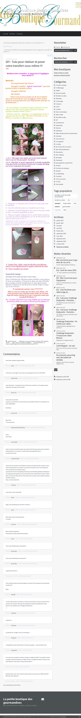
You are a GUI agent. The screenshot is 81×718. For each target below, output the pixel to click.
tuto (75, 203)
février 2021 (59, 231)
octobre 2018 (60, 244)
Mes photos (59, 152)
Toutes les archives (62, 247)
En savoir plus (63, 716)
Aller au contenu (5, 1)
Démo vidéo (59, 115)
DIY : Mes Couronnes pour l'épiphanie (66, 279)
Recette (58, 171)
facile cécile (67, 203)
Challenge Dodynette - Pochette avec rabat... (67, 322)
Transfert (45, 341)
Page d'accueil (7, 46)
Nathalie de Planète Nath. (18, 427)
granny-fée (14, 413)
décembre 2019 (60, 239)
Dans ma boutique (61, 112)
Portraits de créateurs (62, 168)
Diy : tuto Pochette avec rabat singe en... (66, 290)
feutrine (58, 128)
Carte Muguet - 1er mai (65, 345)
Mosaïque (59, 157)
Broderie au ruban (61, 96)
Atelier (58, 90)
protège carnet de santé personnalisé (62, 196)
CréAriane (13, 613)
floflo (12, 497)
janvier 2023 (59, 220)
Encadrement (60, 123)
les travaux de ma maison (63, 147)
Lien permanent (12, 341)
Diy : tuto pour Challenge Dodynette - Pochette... (66, 299)
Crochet (58, 109)
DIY (41, 341)
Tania (12, 538)
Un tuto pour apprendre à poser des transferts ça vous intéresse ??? (23, 43)
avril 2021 (59, 228)
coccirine (13, 524)
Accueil (5, 34)
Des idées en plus (61, 117)
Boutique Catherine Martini (62, 75)
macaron (17, 342)
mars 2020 (59, 236)
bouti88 (13, 594)
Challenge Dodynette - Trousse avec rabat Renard (65, 335)
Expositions (59, 125)
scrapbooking (60, 174)
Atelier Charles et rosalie (61, 73)
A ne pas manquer (30, 341)
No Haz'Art (14, 551)
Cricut (57, 107)
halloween (59, 131)
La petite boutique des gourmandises (35, 9)
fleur (64, 210)
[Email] (4, 24)
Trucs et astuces (61, 179)
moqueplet (14, 650)
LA (26, 295)
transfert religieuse (26, 342)
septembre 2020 (61, 233)
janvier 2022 (59, 223)
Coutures (37, 341)
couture (57, 206)
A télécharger (60, 88)
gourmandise (66, 206)
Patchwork (59, 160)
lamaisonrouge (15, 458)
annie (12, 365)
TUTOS (8, 342)
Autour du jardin (60, 93)
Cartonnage (59, 101)
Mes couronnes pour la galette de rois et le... (67, 261)
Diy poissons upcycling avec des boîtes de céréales (65, 357)
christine (13, 485)
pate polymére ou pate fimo (64, 163)
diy (69, 200)
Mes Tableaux (60, 155)
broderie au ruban (60, 200)
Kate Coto (14, 392)
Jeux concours (60, 139)
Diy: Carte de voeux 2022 (66, 270)
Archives (12, 34)
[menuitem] (6, 33)
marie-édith (14, 442)
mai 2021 (59, 226)
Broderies (59, 98)
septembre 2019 (61, 241)
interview (58, 136)
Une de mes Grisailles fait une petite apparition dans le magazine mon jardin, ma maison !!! (27, 50)
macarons (58, 210)
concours (57, 203)
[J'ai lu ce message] (79, 716)
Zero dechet (59, 184)
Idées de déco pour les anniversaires (66, 133)
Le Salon (58, 144)
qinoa (12, 510)
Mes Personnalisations (62, 149)
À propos (20, 34)
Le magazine (59, 141)
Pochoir (58, 165)
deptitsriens (14, 378)
